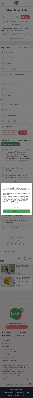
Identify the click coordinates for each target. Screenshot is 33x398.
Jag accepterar (16, 211)
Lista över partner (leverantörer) (10, 202)
